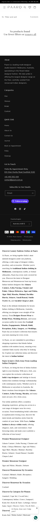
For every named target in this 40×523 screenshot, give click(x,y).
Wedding (13, 478)
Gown (22, 499)
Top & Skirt (30, 506)
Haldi (19, 475)
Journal (7, 141)
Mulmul (22, 450)
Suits (22, 506)
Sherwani (26, 515)
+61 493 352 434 (33, 2)
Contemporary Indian (10, 499)
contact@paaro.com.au (13, 180)
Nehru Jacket (17, 515)
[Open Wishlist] (29, 7)
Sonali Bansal (21, 453)
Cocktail (7, 111)
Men (6, 96)
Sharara (16, 506)
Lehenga (26, 503)
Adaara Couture (8, 443)
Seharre (11, 453)
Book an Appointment (12, 146)
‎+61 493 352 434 (11, 177)
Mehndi (13, 475)
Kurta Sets (6, 515)
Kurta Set (5, 503)
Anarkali (5, 496)
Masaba (14, 450)
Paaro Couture (17, 236)
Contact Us (8, 136)
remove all (30, 34)
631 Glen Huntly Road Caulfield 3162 (19, 172)
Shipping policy (16, 240)
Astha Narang (21, 443)
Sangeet (5, 478)
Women (7, 101)
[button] (4, 7)
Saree (9, 506)
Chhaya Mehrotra (14, 447)
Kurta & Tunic (16, 503)
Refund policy (27, 240)
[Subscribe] (32, 193)
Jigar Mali (6, 450)
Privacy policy (28, 237)
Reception (27, 475)
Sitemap (7, 156)
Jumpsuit (29, 499)
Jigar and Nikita (29, 447)
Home (6, 125)
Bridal (6, 106)
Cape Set (13, 496)
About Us (8, 130)
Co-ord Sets (23, 496)
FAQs (6, 151)
